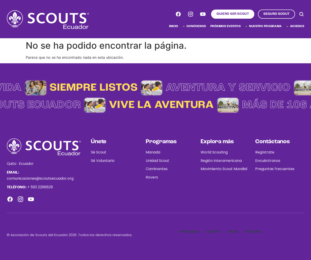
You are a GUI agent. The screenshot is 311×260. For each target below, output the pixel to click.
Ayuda (232, 231)
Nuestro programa (265, 26)
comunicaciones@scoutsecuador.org (40, 178)
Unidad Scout (157, 160)
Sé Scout (98, 152)
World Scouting (214, 152)
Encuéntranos (267, 160)
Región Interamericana (221, 160)
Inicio (173, 26)
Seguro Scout (276, 13)
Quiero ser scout (233, 13)
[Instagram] (190, 14)
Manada (153, 152)
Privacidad (189, 231)
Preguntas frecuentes (274, 168)
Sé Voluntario (103, 160)
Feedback (253, 231)
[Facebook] (178, 14)
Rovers (152, 177)
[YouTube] (202, 14)
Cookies (213, 231)
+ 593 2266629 (40, 187)
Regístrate (264, 152)
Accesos (297, 26)
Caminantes (157, 168)
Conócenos (196, 26)
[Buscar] (301, 14)
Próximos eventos (225, 26)
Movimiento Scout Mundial (224, 168)
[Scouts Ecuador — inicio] (48, 19)
